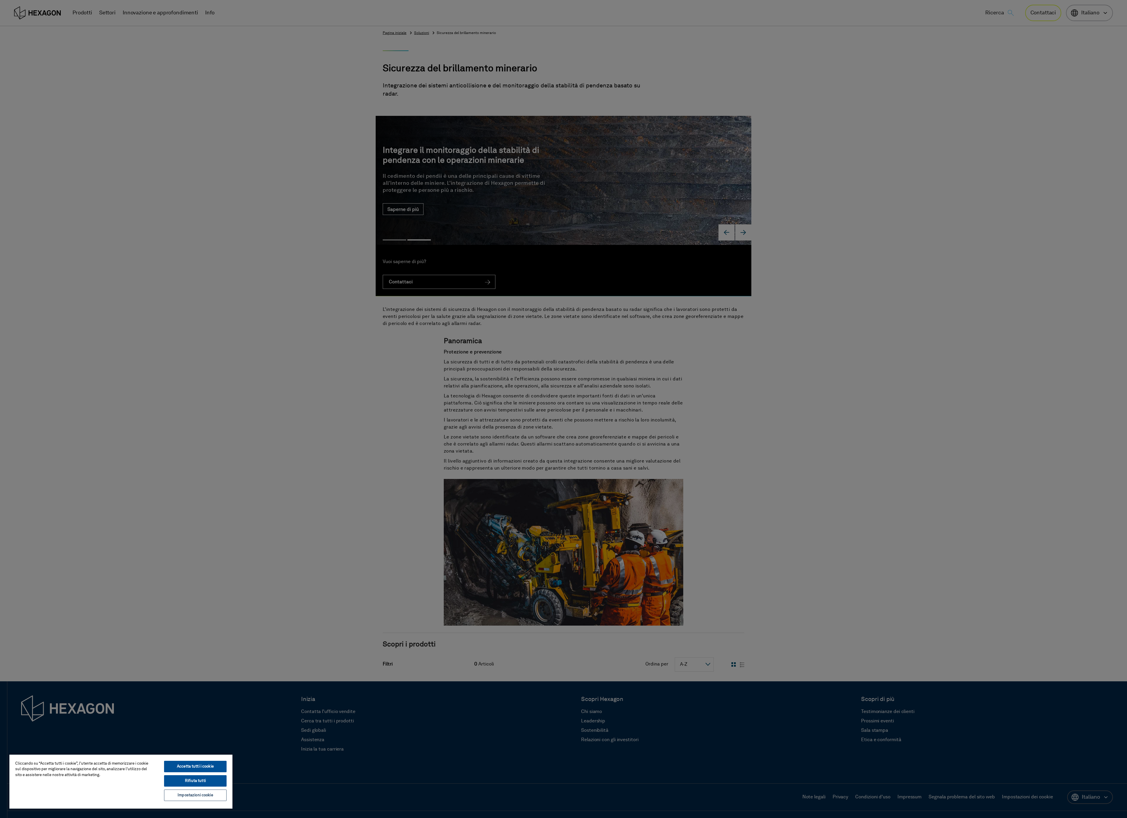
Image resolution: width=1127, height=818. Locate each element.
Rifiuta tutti (195, 781)
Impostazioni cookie (195, 795)
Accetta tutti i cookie (195, 766)
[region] (120, 781)
